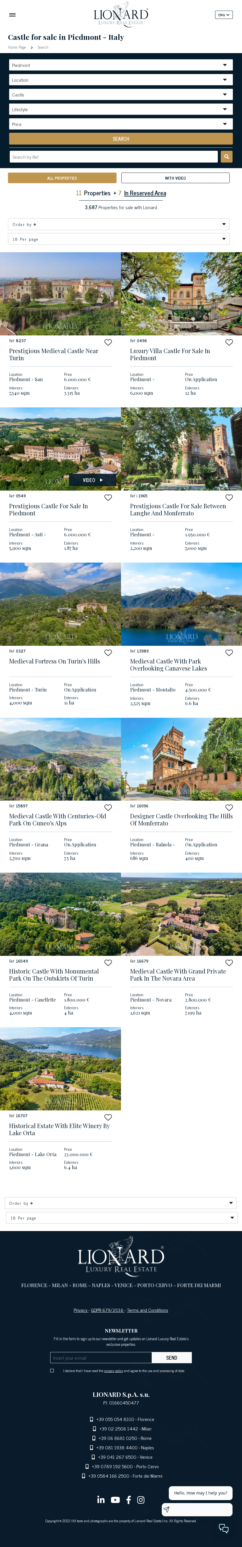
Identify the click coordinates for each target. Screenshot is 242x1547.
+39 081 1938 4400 (117, 1447)
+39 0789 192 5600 (112, 1466)
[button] (108, 342)
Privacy (81, 1310)
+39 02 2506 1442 (118, 1428)
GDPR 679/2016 (108, 1310)
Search (42, 46)
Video (89, 480)
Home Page (17, 46)
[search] (227, 157)
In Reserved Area (145, 192)
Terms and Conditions (147, 1310)
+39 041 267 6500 (117, 1457)
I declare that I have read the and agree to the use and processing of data (123, 1370)
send (171, 1357)
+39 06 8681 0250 (118, 1438)
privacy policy (113, 1371)
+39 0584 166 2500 (108, 1475)
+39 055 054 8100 (115, 1419)
